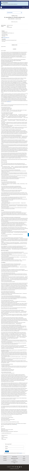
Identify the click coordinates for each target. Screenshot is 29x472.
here (16, 4)
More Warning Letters (14, 21)
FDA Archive (5, 456)
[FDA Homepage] (1, 7)
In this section (9, 12)
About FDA (4, 458)
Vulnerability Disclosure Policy (14, 462)
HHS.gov (24, 458)
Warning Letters (3, 9)
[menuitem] (14, 436)
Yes (7, 446)
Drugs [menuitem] (2, 438)
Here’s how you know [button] (14, 0)
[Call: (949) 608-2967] (16, 424)
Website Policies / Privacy (14, 458)
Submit (7, 451)
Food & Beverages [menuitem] (4, 439)
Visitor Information (14, 456)
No (7, 448)
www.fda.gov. (8, 101)
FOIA (24, 456)
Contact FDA (9, 466)
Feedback (28, 235)
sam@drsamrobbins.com (5, 37)
